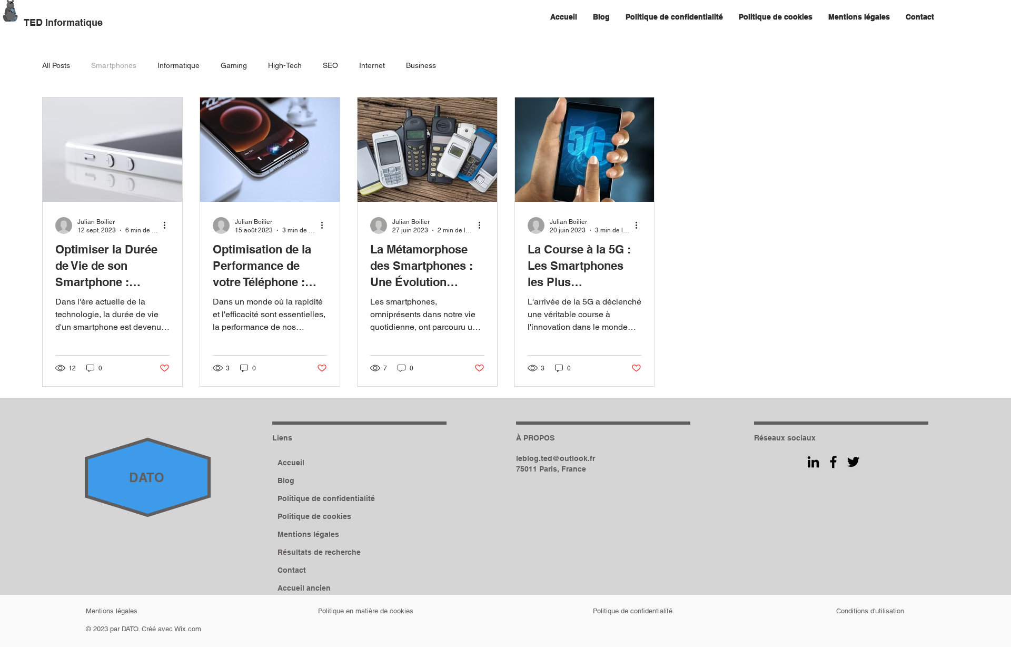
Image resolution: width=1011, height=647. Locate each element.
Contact (291, 570)
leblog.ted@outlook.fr (555, 458)
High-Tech (285, 65)
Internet (372, 65)
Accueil (290, 462)
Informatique (178, 65)
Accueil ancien (304, 588)
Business (421, 65)
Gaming (234, 65)
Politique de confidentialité (326, 498)
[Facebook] (833, 462)
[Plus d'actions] (168, 225)
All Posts (56, 65)
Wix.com (187, 629)
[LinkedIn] (813, 462)
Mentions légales (308, 534)
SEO (330, 65)
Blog (285, 480)
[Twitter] (853, 462)
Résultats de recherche (319, 552)
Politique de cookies (314, 516)
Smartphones (113, 65)
